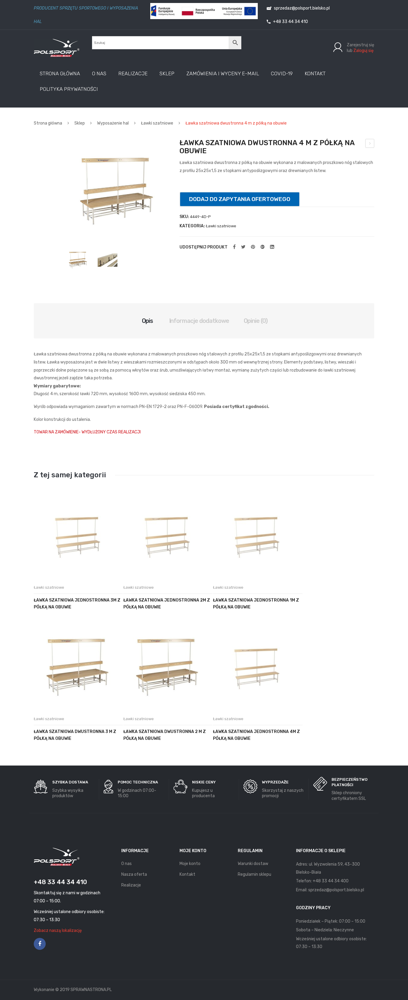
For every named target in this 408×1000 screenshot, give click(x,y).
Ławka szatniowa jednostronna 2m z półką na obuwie (166, 604)
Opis (147, 320)
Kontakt (187, 874)
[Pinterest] (253, 247)
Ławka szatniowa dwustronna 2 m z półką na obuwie (164, 735)
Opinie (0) (256, 320)
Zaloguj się (363, 50)
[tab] (147, 320)
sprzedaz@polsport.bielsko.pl (301, 8)
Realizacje (131, 885)
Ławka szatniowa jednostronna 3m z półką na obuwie (77, 604)
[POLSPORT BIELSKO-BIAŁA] (56, 47)
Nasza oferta (134, 874)
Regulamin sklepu (254, 874)
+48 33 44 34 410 (290, 21)
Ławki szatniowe (157, 123)
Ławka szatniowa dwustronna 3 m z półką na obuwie (75, 735)
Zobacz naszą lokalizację (58, 930)
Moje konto (190, 863)
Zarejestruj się (360, 44)
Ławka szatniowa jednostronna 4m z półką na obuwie (256, 735)
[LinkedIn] (272, 247)
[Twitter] (243, 247)
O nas (126, 863)
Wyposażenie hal (113, 123)
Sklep (79, 123)
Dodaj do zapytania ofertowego (239, 199)
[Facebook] (234, 247)
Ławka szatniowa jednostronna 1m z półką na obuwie (256, 604)
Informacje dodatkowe (199, 320)
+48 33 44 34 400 (331, 881)
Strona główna (48, 123)
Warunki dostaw (253, 863)
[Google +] (262, 247)
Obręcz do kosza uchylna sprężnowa (370, 144)
